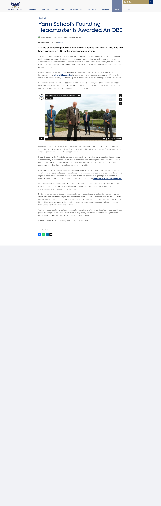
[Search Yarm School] (151, 2)
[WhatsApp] (43, 234)
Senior (60, 42)
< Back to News (43, 18)
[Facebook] (39, 234)
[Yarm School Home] (15, 6)
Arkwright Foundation (63, 75)
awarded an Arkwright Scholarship (107, 178)
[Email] (50, 234)
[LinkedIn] (47, 234)
